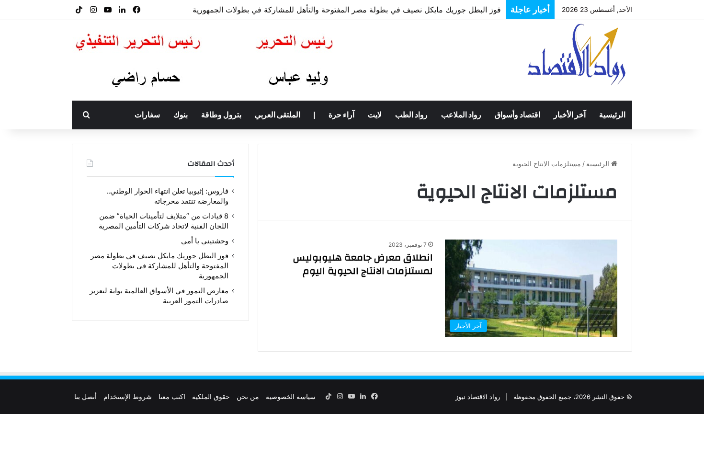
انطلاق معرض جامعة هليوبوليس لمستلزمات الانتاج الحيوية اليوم (363, 264)
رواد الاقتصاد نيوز (477, 397)
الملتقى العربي (277, 115)
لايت (375, 115)
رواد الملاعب (461, 115)
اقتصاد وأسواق (517, 115)
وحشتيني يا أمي (204, 241)
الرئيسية (612, 115)
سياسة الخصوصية (291, 396)
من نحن (248, 396)
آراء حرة (341, 115)
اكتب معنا (172, 396)
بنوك (180, 115)
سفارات (147, 115)
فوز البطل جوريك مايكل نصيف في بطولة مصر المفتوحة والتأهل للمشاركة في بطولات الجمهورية (347, 9)
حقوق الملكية (211, 396)
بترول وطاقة (221, 115)
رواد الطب (411, 115)
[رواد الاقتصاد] (577, 54)
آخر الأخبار (570, 115)
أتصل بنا (85, 396)
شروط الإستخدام (127, 396)
